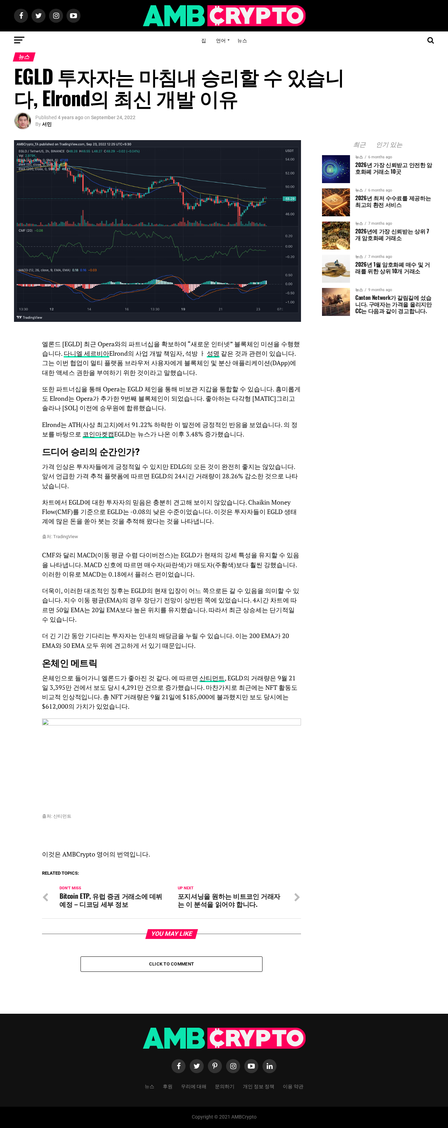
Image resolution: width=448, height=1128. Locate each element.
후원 (168, 1086)
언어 (221, 40)
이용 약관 (293, 1086)
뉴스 (242, 40)
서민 (47, 124)
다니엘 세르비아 (86, 353)
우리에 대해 (193, 1086)
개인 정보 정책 (258, 1086)
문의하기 (224, 1086)
